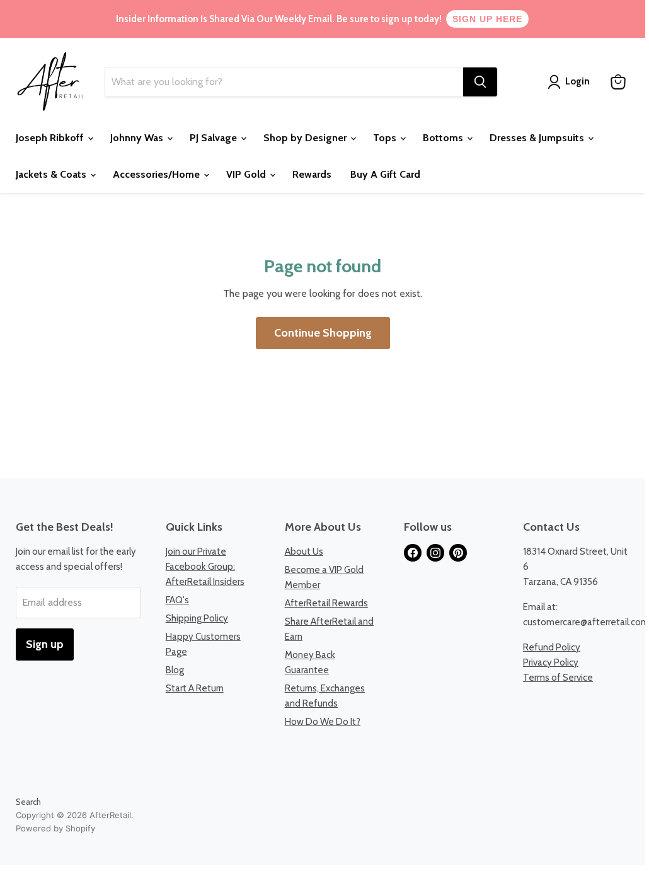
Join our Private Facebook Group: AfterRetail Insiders (205, 566)
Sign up (45, 644)
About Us (304, 551)
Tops (386, 138)
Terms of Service (558, 677)
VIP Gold (247, 174)
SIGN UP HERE (487, 19)
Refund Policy (551, 647)
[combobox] (284, 81)
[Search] (480, 81)
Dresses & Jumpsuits (538, 138)
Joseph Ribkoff (51, 138)
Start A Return (195, 688)
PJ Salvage (214, 138)
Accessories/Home (157, 174)
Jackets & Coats (52, 174)
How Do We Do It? (322, 721)
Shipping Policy (197, 618)
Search (28, 802)
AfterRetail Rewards (326, 603)
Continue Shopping (323, 333)
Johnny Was (138, 138)
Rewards (311, 174)
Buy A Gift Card (385, 174)
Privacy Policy (550, 662)
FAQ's (177, 600)
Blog (175, 670)
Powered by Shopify (55, 828)
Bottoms (444, 138)
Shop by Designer (306, 138)
